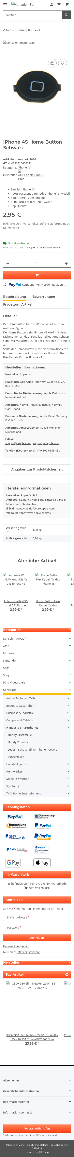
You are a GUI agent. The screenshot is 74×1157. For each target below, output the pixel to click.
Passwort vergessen (16, 946)
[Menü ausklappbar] (5, 3)
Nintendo (9, 660)
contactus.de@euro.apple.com (35, 508)
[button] (51, 4)
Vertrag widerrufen (37, 1128)
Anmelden (37, 937)
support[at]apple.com (46, 443)
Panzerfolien (16, 757)
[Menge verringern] (7, 263)
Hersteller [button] (11, 962)
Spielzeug (12, 786)
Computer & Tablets (19, 720)
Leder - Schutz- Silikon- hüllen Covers (32, 749)
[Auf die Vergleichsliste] (52, 63)
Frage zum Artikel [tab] (17, 304)
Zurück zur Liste (15, 30)
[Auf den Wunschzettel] (62, 63)
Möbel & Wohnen (17, 779)
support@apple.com (18, 443)
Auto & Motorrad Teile (21, 698)
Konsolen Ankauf (14, 638)
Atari (6, 646)
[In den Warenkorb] (6, 53)
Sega (6, 668)
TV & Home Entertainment (23, 793)
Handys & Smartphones (22, 727)
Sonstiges (9, 690)
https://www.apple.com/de (35, 512)
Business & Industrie (20, 713)
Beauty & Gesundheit (20, 705)
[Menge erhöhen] (66, 263)
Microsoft (9, 653)
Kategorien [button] (12, 630)
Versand (13, 228)
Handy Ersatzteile (20, 735)
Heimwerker (14, 771)
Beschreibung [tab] (14, 297)
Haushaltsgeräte (17, 764)
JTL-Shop (44, 1152)
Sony (6, 675)
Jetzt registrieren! (28, 952)
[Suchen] (66, 14)
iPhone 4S (24, 167)
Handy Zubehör (18, 742)
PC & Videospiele (14, 682)
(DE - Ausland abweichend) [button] (46, 247)
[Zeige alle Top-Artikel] (66, 974)
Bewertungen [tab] (43, 297)
